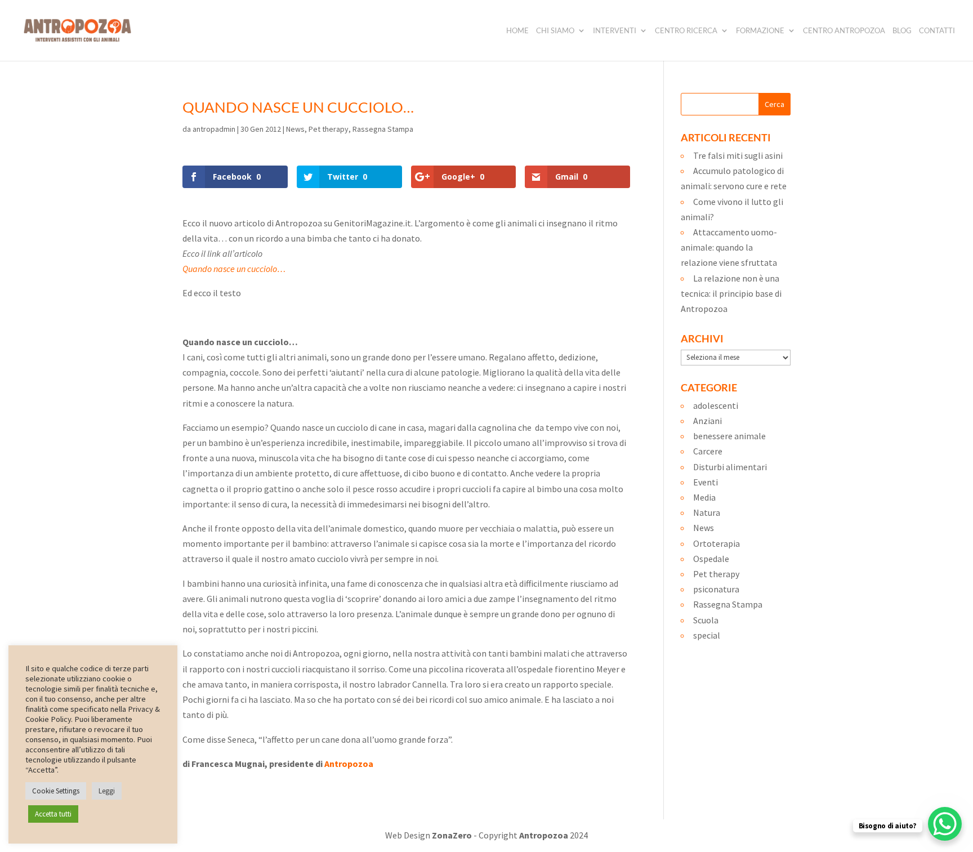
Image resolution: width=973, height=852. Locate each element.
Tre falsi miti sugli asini (738, 155)
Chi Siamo (555, 30)
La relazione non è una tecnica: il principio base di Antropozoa (731, 293)
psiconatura (716, 589)
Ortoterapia (716, 543)
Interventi (614, 30)
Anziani (707, 420)
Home (517, 30)
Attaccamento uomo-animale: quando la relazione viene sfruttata (729, 247)
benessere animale (729, 435)
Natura (706, 512)
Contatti (937, 30)
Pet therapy (329, 129)
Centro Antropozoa (844, 30)
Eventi (705, 482)
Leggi (107, 791)
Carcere (707, 451)
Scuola (705, 620)
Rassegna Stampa (382, 129)
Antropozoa (348, 763)
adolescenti (715, 405)
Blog (902, 30)
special (706, 635)
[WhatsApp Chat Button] (945, 824)
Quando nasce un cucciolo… (233, 268)
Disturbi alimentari (730, 466)
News (295, 129)
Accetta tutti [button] (53, 814)
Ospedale (711, 558)
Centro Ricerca (686, 30)
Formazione (760, 30)
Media (704, 497)
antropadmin (214, 129)
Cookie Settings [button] (55, 791)
